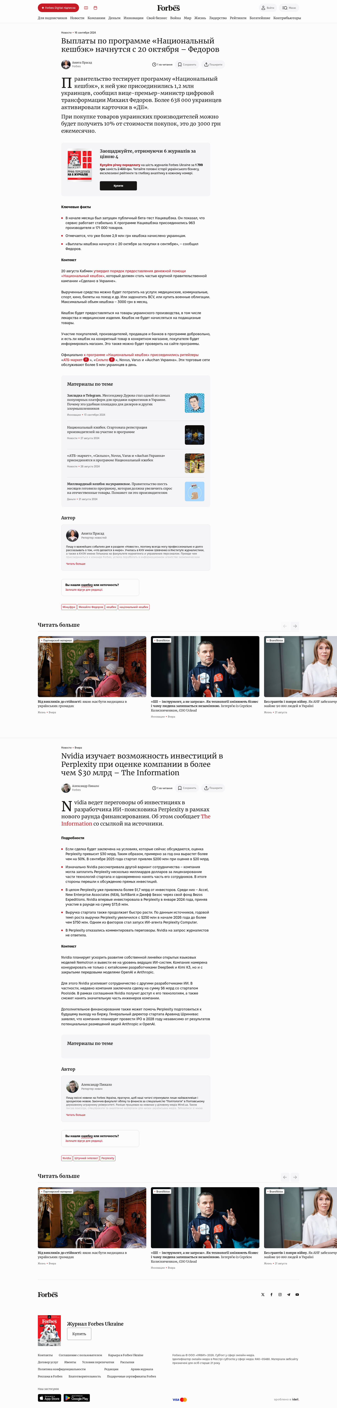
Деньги (114, 18)
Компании (96, 18)
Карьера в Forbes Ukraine (125, 1355)
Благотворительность (85, 1376)
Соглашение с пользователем (80, 1355)
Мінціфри (69, 607)
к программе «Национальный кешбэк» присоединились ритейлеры (141, 355)
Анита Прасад (82, 62)
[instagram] (280, 1294)
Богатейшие (260, 18)
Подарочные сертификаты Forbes (131, 1376)
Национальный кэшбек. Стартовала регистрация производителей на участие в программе (107, 429)
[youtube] (297, 1294)
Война (175, 18)
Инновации (134, 18)
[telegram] (288, 1294)
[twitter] (263, 1294)
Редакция (111, 1369)
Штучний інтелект (86, 1158)
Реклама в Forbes (50, 1376)
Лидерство (218, 18)
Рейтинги (238, 18)
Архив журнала (142, 1369)
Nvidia (67, 1158)
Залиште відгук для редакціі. (84, 589)
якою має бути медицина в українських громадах (82, 704)
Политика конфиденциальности (62, 1369)
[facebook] (271, 1294)
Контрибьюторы (287, 18)
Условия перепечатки (98, 1362)
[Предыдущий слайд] (285, 1177)
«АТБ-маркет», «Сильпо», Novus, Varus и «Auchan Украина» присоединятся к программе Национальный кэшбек (116, 458)
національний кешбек (134, 607)
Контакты (45, 1355)
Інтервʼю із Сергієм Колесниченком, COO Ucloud (204, 706)
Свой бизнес (157, 18)
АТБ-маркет (72, 360)
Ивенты (70, 1362)
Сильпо (102, 360)
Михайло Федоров (91, 607)
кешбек (111, 607)
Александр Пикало (85, 786)
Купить (79, 1334)
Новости (77, 18)
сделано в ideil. (286, 1399)
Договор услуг (48, 1362)
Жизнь (200, 18)
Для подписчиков (52, 18)
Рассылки (127, 1362)
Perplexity (107, 1158)
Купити (118, 185)
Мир (187, 18)
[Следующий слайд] (295, 626)
